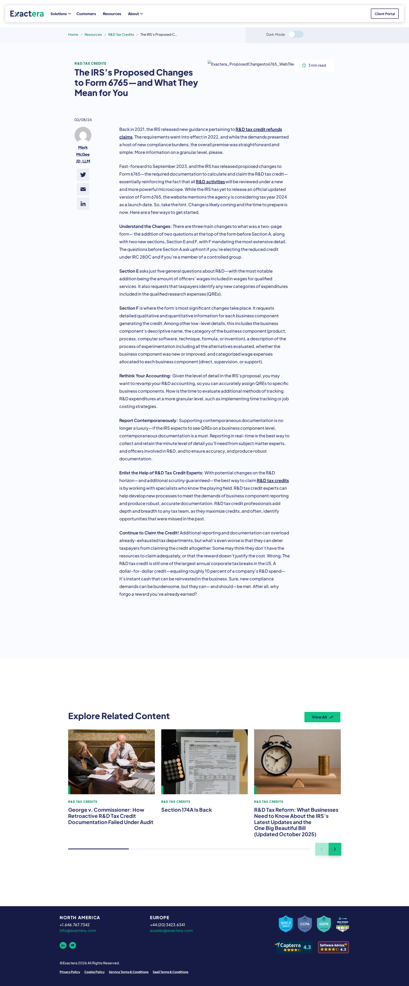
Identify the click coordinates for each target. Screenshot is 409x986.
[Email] (83, 189)
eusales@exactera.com (171, 930)
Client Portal (385, 13)
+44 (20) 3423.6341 (167, 924)
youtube (72, 945)
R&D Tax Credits (121, 34)
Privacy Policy (70, 971)
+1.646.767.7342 (75, 924)
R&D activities (210, 181)
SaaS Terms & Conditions (170, 971)
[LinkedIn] (83, 203)
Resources (93, 34)
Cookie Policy (94, 971)
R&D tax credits (273, 480)
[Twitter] (83, 175)
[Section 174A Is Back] (204, 761)
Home (73, 34)
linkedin (63, 945)
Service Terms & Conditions (128, 971)
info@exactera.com (78, 930)
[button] (334, 849)
